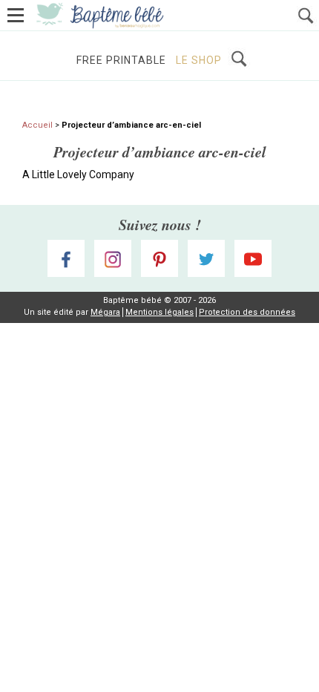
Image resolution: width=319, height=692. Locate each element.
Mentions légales (159, 312)
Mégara (105, 312)
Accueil (37, 125)
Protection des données (247, 312)
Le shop (199, 60)
